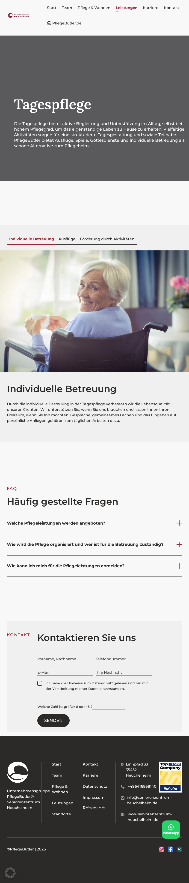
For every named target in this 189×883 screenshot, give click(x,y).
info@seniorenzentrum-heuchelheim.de (149, 800)
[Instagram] (161, 849)
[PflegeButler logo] (18, 14)
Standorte (61, 814)
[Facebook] (170, 849)
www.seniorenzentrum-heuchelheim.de (150, 817)
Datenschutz (102, 683)
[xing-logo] (179, 848)
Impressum (93, 797)
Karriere (90, 775)
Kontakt (90, 764)
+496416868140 (142, 786)
